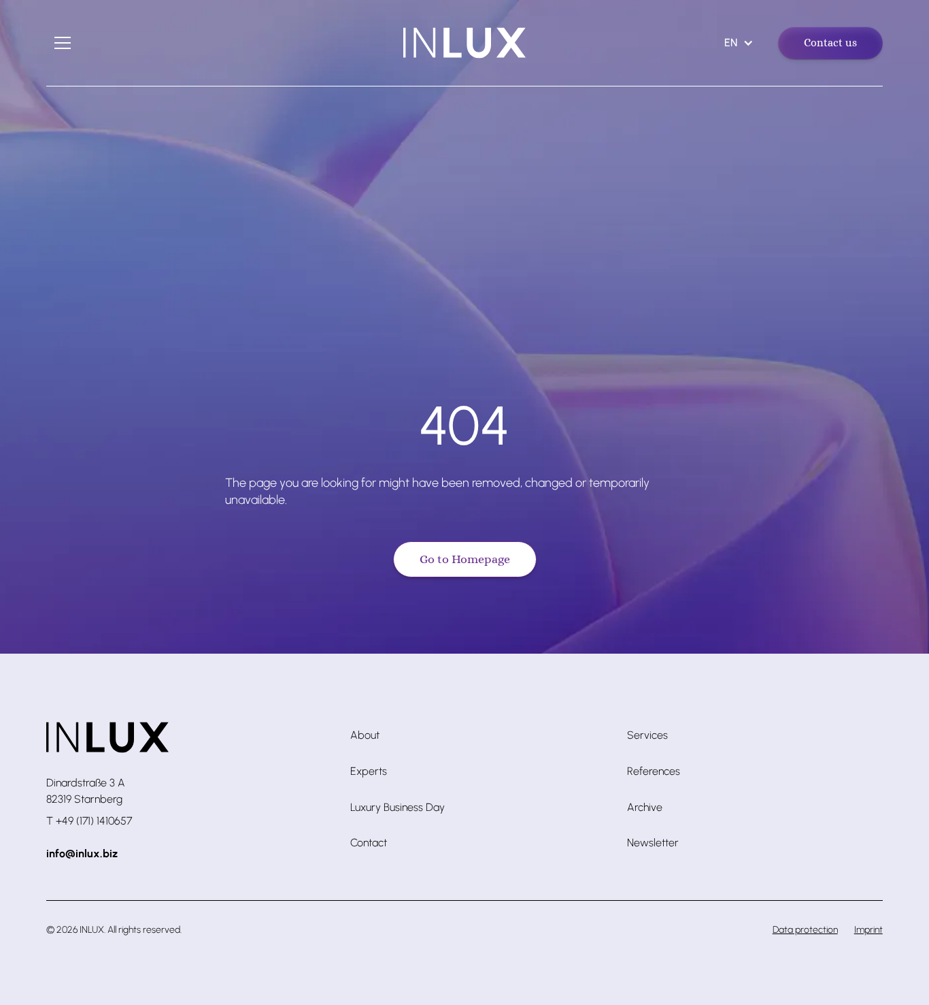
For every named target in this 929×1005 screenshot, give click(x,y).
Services (647, 735)
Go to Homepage (465, 559)
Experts (368, 771)
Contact (368, 842)
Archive (644, 807)
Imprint (868, 930)
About (364, 735)
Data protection (805, 930)
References (653, 771)
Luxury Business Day (397, 807)
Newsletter (653, 842)
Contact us (830, 42)
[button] (62, 43)
